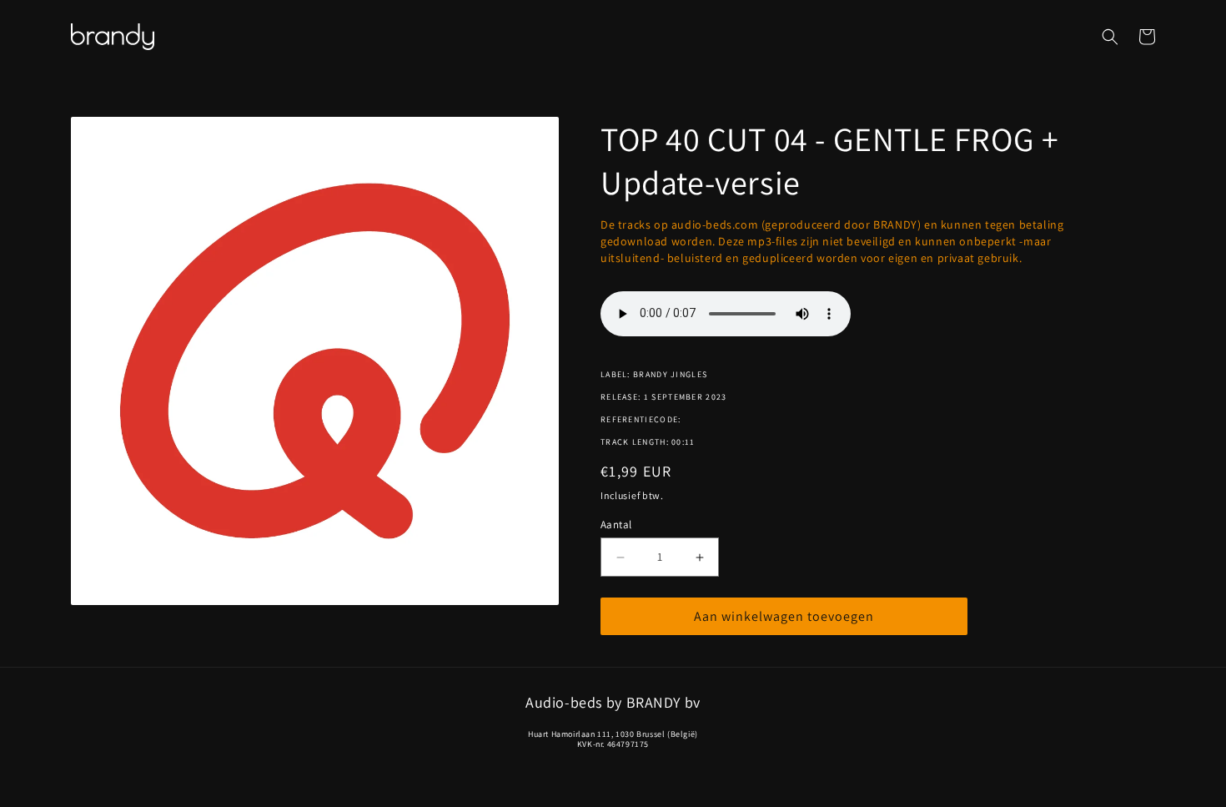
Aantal (615, 524)
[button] (1110, 36)
